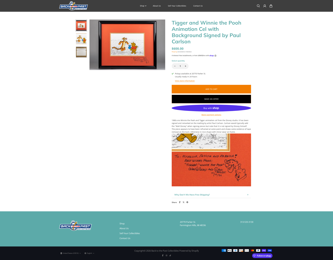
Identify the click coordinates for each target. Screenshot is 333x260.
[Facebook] (179, 202)
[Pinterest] (187, 202)
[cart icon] (271, 6)
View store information (185, 81)
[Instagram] (166, 255)
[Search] (258, 6)
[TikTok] (170, 255)
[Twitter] (183, 202)
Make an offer (211, 99)
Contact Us (198, 6)
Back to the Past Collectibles (165, 250)
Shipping (174, 52)
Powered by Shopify (189, 250)
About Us (157, 6)
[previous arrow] (94, 45)
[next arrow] (160, 45)
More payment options (211, 114)
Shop (142, 6)
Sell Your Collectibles (177, 6)
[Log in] (264, 6)
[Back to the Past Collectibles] (73, 5)
